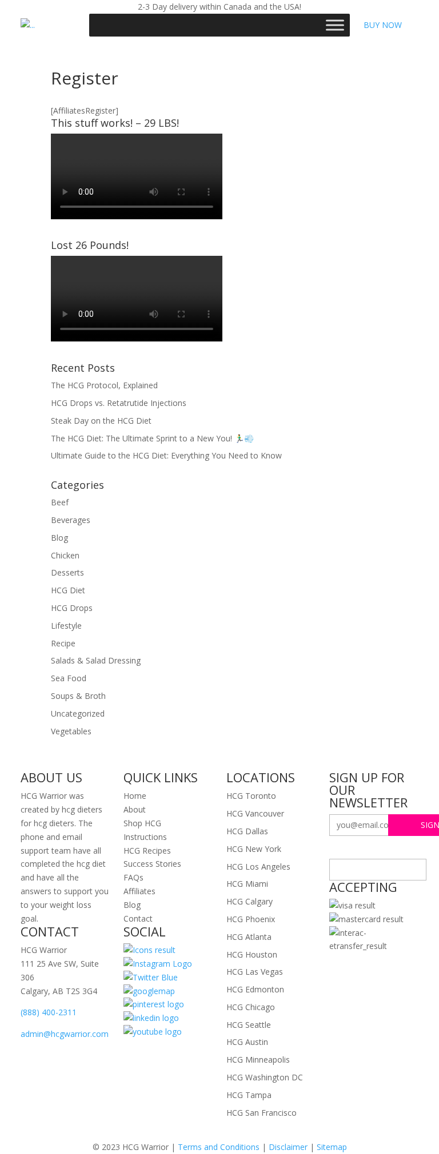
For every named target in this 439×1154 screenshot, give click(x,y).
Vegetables (71, 731)
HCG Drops (72, 607)
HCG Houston (251, 954)
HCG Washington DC (264, 1077)
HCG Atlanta (249, 936)
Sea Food (68, 678)
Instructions (145, 836)
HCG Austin (247, 1041)
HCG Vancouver (255, 813)
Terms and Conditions (219, 1146)
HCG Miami (247, 883)
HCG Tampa (249, 1094)
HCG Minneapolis (258, 1059)
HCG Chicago (250, 1007)
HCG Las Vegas (254, 971)
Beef (60, 502)
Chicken (65, 555)
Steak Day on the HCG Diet (101, 420)
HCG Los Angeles (258, 866)
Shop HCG (142, 823)
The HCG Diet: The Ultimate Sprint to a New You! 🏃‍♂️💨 (152, 438)
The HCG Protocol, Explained (104, 385)
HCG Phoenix (250, 919)
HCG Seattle (248, 1024)
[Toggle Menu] (335, 24)
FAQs (133, 877)
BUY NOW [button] (383, 24)
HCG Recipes (147, 850)
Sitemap (332, 1146)
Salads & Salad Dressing (96, 660)
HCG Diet (68, 590)
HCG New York (253, 848)
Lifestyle (66, 625)
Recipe (63, 643)
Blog (59, 537)
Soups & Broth (78, 695)
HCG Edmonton (255, 989)
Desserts (67, 572)
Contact (138, 918)
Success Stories (152, 863)
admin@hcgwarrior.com (65, 1033)
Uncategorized (78, 713)
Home (134, 795)
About (134, 809)
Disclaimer (288, 1146)
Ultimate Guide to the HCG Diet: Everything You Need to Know (166, 455)
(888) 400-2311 (49, 1012)
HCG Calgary (249, 901)
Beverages (70, 519)
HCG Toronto (251, 795)
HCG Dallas (247, 831)
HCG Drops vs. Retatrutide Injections (118, 402)
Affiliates (139, 891)
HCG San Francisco (261, 1112)
